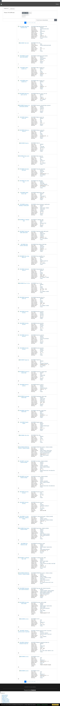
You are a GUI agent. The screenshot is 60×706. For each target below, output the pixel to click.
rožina (41, 329)
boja (43, 238)
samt (52, 650)
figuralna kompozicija (46, 592)
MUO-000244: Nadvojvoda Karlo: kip (37, 269)
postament (42, 107)
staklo (46, 650)
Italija (41, 121)
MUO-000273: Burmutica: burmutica (37, 491)
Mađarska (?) (42, 622)
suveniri (41, 464)
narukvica (41, 386)
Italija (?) (41, 97)
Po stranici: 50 (25, 14)
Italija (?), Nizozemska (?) (44, 594)
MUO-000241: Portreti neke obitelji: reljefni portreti (39, 231)
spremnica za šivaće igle (44, 338)
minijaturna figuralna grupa (44, 425)
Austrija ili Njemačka (43, 184)
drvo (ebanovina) (52, 470)
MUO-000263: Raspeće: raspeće (36, 422)
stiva (44, 624)
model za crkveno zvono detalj (45, 563)
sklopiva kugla (42, 375)
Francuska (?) (42, 160)
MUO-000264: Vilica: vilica (35, 435)
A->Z (23, 16)
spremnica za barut (43, 634)
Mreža (30, 12)
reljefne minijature (43, 450)
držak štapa (42, 171)
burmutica (41, 313)
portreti (41, 206)
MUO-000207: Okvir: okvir (35, 42)
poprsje (41, 272)
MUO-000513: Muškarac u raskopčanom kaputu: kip (40, 642)
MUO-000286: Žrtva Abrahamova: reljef (38, 543)
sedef (41, 455)
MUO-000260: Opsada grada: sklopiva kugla (38, 396)
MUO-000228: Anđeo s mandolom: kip (37, 80)
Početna (57, 4)
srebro (41, 624)
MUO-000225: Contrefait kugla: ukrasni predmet (39, 55)
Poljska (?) (42, 33)
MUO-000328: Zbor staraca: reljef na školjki (38, 602)
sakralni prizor (42, 31)
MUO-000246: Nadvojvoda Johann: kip (37, 297)
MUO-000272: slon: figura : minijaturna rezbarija (39, 476)
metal (43, 650)
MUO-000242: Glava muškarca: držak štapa (38, 244)
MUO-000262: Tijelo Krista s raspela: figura (38, 410)
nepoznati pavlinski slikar (44, 28)
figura (41, 412)
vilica (41, 437)
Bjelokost (41, 57)
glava (41, 259)
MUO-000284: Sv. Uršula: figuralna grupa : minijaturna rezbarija (42, 516)
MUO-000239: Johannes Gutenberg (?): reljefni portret (40, 204)
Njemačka (42, 59)
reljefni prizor (42, 399)
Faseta (23, 12)
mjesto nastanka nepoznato (45, 452)
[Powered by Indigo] (30, 690)
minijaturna (42, 532)
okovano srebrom (46, 455)
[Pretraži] (55, 20)
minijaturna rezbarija (47, 451)
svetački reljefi (49, 591)
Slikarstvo (42, 27)
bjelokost (41, 61)
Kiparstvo (41, 448)
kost (41, 390)
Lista (27, 12)
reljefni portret (42, 209)
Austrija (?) (42, 108)
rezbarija (41, 465)
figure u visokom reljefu (44, 561)
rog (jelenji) (44, 636)
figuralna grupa (42, 519)
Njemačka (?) (42, 147)
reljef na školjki (42, 607)
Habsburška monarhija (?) (44, 505)
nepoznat (41, 463)
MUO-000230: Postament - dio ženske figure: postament (41, 105)
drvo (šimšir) (42, 508)
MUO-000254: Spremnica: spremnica (37, 335)
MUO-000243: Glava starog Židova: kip (38, 256)
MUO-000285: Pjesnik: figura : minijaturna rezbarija (40, 528)
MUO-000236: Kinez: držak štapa (37, 180)
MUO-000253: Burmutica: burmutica (37, 323)
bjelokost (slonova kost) (44, 470)
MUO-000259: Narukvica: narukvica (37, 384)
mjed (41, 636)
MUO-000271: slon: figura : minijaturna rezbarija (39, 461)
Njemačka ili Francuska (44, 363)
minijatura (41, 210)
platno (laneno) (44, 36)
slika (41, 29)
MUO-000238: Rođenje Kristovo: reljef (37, 192)
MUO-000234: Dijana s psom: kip (37, 156)
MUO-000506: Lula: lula (35, 618)
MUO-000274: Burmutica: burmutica (37, 502)
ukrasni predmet (43, 58)
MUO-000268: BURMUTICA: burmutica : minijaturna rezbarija (41, 447)
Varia (41, 492)
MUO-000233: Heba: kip (35, 143)
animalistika (46, 465)
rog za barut (42, 632)
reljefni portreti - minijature (44, 207)
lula (40, 621)
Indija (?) (41, 468)
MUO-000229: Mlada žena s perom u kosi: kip (39, 93)
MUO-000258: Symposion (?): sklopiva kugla (39, 371)
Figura (41, 71)
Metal (41, 44)
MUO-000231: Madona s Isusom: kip (37, 117)
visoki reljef (42, 146)
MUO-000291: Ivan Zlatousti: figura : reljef (38, 557)
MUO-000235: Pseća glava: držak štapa (38, 168)
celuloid (47, 277)
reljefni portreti (42, 233)
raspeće (41, 424)
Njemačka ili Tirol (43, 223)
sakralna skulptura (51, 590)
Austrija (41, 72)
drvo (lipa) (44, 567)
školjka (44, 610)
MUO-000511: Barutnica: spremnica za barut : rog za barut (41, 630)
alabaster (41, 596)
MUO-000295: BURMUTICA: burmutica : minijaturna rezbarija (41, 572)
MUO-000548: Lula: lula (35, 656)
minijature (41, 234)
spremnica (42, 337)
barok (41, 34)
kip (40, 69)
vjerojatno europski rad (44, 260)
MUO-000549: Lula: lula (35, 670)
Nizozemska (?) (43, 196)
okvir (41, 47)
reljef (41, 120)
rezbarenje (12, 8)
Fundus (41, 38)
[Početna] (1, 4)
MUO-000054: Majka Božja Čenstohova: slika (39, 26)
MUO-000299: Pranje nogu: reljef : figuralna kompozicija (40, 588)
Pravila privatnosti (45, 704)
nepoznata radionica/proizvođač (45, 45)
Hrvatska (41, 564)
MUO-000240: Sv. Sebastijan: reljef (37, 219)
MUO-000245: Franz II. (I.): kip (36, 283)
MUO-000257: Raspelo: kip (36, 359)
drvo (41, 36)
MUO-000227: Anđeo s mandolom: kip (37, 67)
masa (52, 582)
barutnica (46, 632)
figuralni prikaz (49, 450)
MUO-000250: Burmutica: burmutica (37, 311)
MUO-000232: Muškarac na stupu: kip (37, 130)
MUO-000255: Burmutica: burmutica (37, 348)
